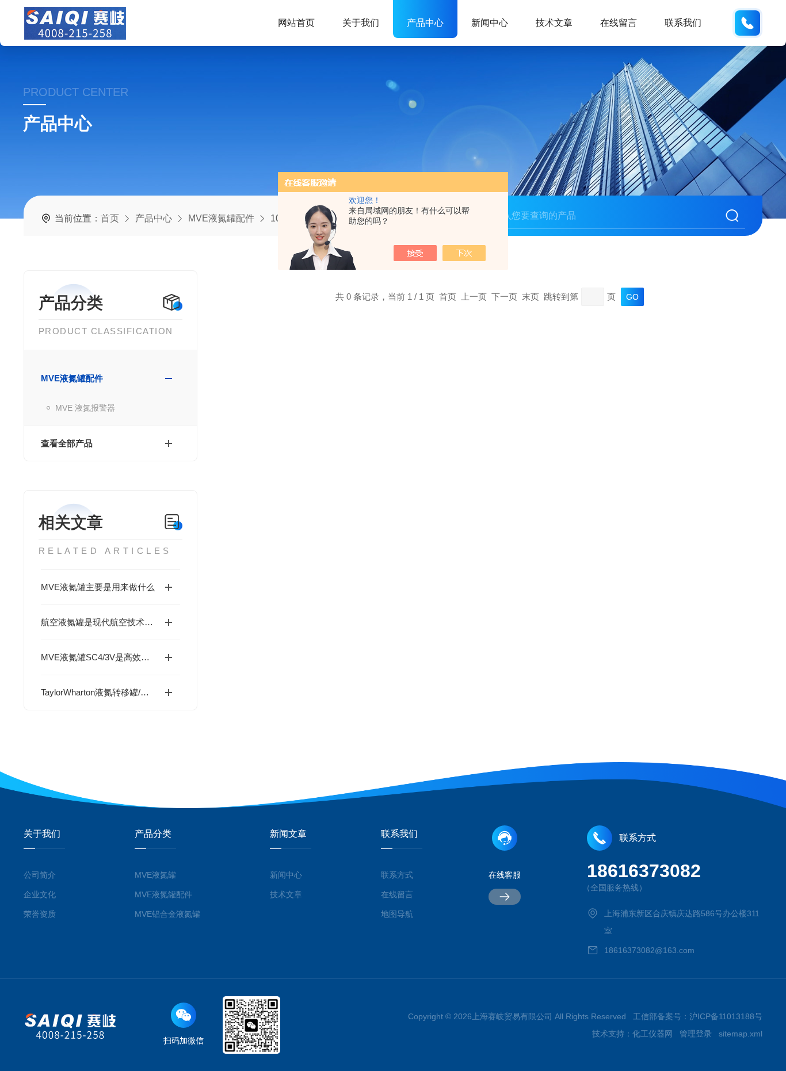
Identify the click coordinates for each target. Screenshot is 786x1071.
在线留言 (618, 23)
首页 (110, 218)
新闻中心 (489, 23)
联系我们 (683, 23)
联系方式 (397, 874)
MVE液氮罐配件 (221, 218)
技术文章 (554, 23)
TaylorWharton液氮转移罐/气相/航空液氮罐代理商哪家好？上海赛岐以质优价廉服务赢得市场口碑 (110, 692)
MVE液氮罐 (155, 874)
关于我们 (360, 23)
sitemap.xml (740, 1033)
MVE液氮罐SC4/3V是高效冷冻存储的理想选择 (110, 657)
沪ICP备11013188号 (725, 1016)
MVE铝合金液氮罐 (167, 914)
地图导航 (397, 914)
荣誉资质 (40, 914)
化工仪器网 (652, 1033)
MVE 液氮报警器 (85, 407)
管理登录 (696, 1033)
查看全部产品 (67, 443)
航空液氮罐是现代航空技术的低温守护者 (110, 622)
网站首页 (296, 23)
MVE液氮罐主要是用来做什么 (98, 587)
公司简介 (40, 874)
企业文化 (40, 894)
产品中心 (425, 23)
